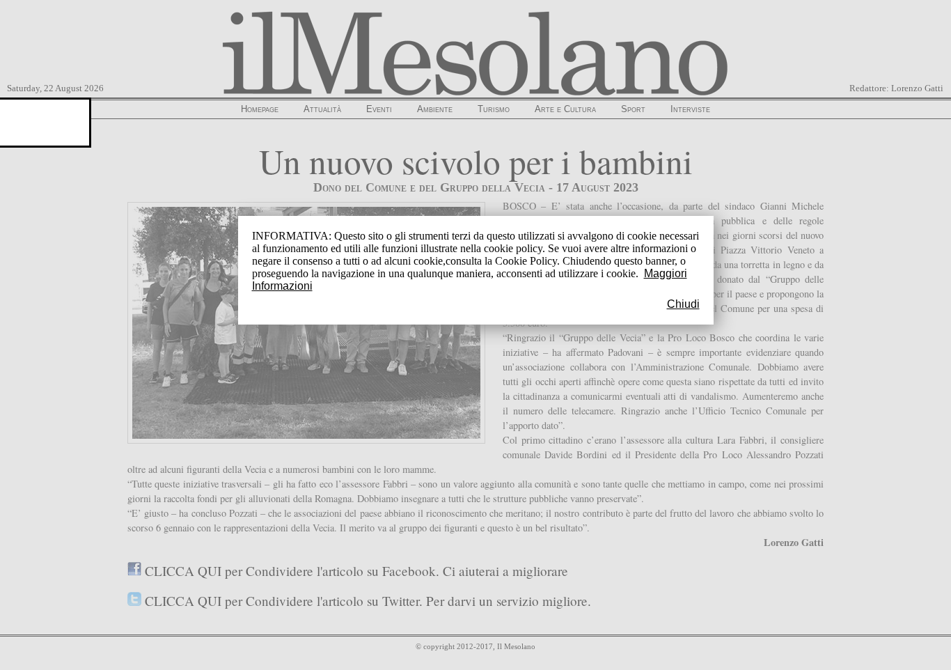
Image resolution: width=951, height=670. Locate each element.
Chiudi (683, 304)
